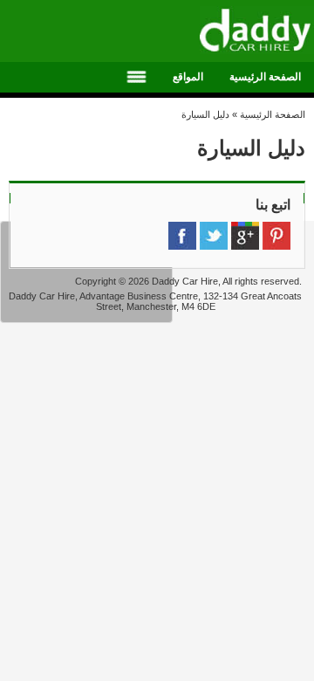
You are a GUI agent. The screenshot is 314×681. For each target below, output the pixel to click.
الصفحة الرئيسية (265, 77)
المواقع (188, 77)
